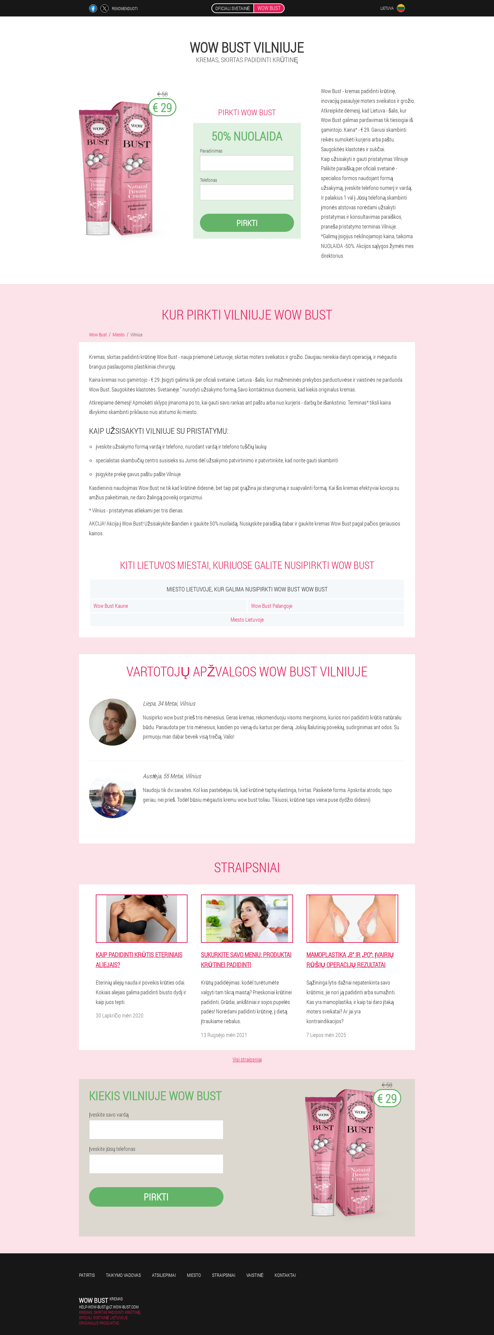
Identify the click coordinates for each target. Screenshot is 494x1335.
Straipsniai (223, 1275)
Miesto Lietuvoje (247, 619)
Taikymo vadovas (123, 1275)
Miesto (194, 1275)
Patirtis (87, 1275)
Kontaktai (285, 1275)
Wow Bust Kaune (110, 605)
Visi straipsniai (247, 1059)
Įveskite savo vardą (109, 1114)
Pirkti (247, 222)
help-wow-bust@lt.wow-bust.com (108, 1306)
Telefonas (208, 180)
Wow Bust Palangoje (271, 605)
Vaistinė (254, 1275)
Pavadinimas (211, 151)
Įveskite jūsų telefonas (112, 1149)
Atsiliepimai (164, 1275)
